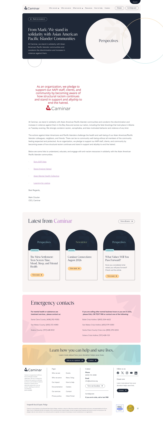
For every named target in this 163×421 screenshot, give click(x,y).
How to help (98, 8)
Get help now (131, 8)
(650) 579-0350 (108, 325)
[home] (31, 8)
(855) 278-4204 (112, 330)
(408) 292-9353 (53, 319)
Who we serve (66, 8)
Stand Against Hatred (42, 169)
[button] (54, 8)
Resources (88, 8)
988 (107, 397)
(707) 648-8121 (49, 330)
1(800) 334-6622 (104, 319)
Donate (119, 8)
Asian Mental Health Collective (46, 176)
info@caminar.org (91, 381)
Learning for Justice (42, 183)
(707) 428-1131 (104, 335)
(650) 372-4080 (52, 325)
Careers (107, 8)
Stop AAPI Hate (40, 162)
